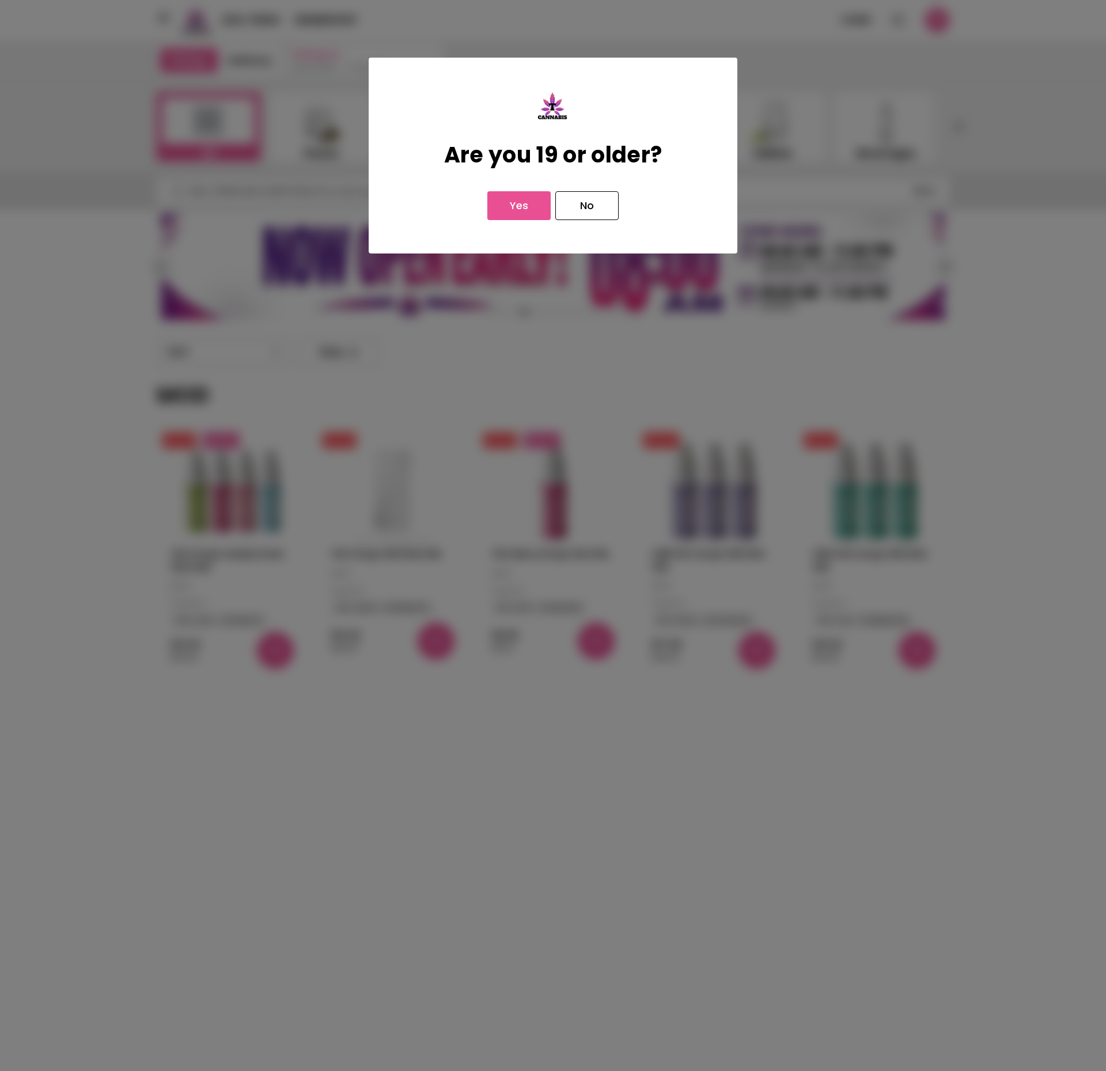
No (587, 205)
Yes (519, 205)
